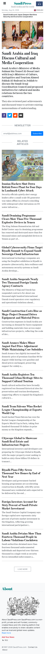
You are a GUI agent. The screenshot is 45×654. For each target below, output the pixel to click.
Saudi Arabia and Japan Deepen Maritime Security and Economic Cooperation (19, 16)
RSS (6, 640)
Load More (22, 569)
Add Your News (8, 637)
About (4, 650)
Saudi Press (22, 3)
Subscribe (37, 133)
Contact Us (32, 647)
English (39, 10)
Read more (6, 633)
